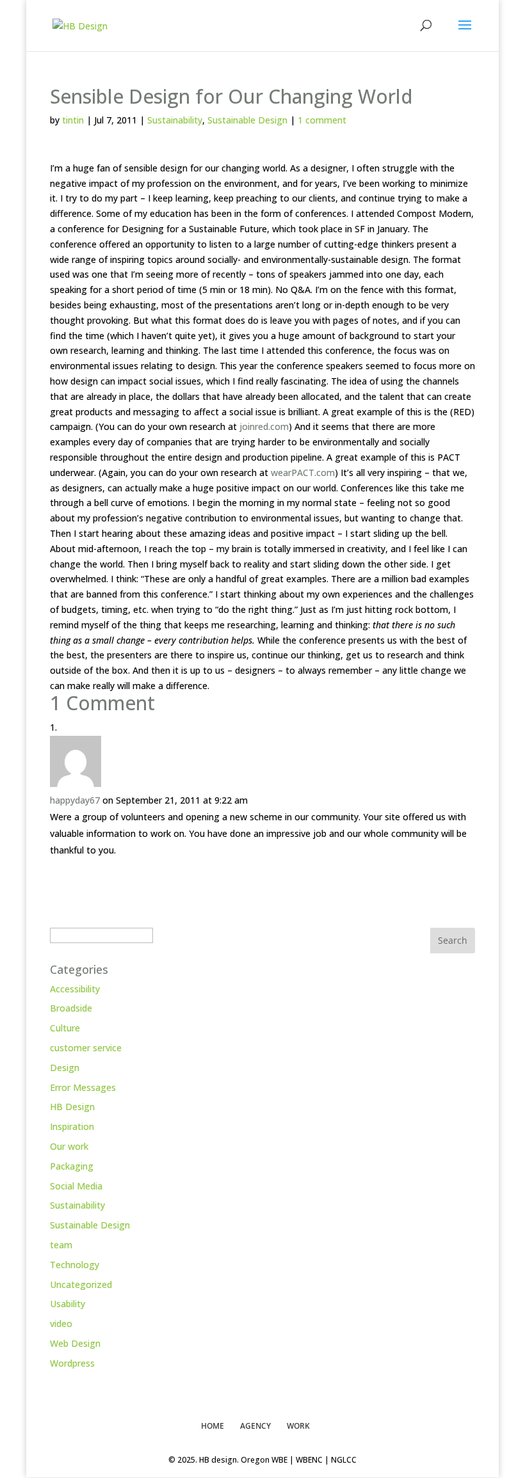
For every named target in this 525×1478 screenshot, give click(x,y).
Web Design (75, 1343)
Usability (67, 1304)
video (61, 1323)
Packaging (71, 1166)
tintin (73, 120)
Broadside (71, 1008)
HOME (212, 1425)
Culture (65, 1028)
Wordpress (72, 1363)
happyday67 (75, 800)
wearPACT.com (303, 472)
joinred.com (264, 426)
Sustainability (174, 120)
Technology (74, 1265)
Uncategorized (81, 1284)
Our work (69, 1146)
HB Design (72, 1107)
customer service (86, 1048)
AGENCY (255, 1425)
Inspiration (72, 1126)
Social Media (76, 1186)
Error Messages (83, 1087)
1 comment (322, 120)
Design (64, 1067)
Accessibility (75, 989)
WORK (298, 1425)
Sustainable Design (247, 120)
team (61, 1245)
